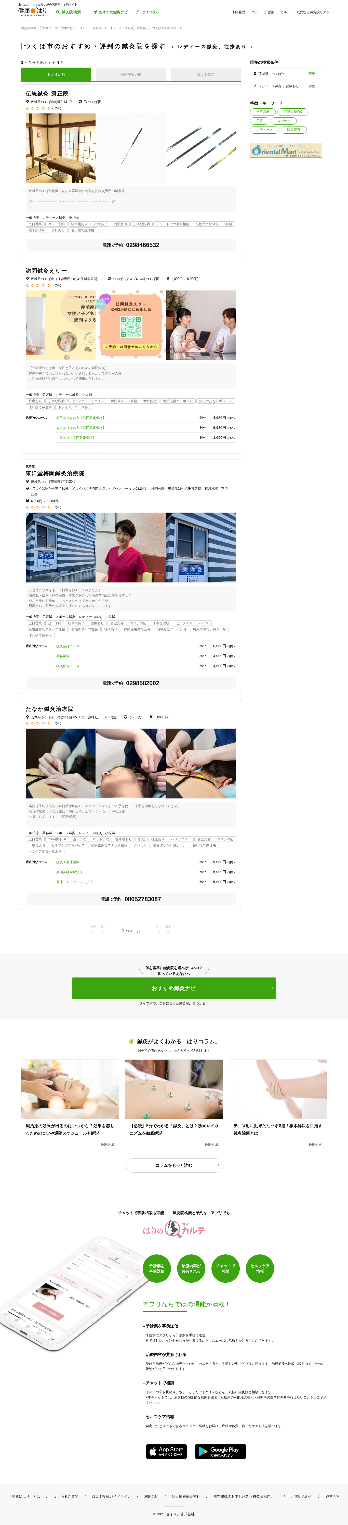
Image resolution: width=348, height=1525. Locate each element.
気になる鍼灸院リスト (313, 12)
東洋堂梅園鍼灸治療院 (55, 473)
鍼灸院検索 (71, 12)
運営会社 (333, 1496)
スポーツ (283, 121)
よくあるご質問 (65, 1496)
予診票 (269, 12)
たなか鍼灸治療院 (50, 709)
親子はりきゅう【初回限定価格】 (81, 418)
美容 (259, 121)
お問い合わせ (301, 1496)
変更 (312, 73)
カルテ (285, 12)
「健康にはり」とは (24, 1496)
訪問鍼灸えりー (47, 271)
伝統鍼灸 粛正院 (47, 93)
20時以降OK (293, 112)
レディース (264, 130)
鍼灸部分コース (67, 666)
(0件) (58, 108)
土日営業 (263, 112)
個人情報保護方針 (186, 1496)
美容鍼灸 (63, 656)
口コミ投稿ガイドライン (111, 1496)
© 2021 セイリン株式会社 (174, 1514)
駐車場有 (293, 130)
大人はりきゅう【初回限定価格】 (81, 427)
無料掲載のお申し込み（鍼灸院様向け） (245, 1496)
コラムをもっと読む (174, 1165)
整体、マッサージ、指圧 (74, 882)
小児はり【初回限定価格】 (76, 437)
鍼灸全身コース (67, 646)
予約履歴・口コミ (245, 12)
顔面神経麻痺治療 (69, 872)
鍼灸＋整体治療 (67, 862)
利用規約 (151, 1496)
